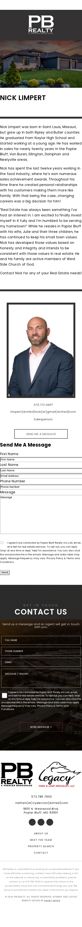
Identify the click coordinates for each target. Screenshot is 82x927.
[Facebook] (32, 822)
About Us (41, 833)
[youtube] (41, 822)
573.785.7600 (41, 797)
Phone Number (12, 481)
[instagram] (49, 822)
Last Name (9, 464)
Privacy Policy (55, 558)
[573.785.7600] (41, 5)
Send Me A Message (41, 434)
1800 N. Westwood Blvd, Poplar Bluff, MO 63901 (41, 810)
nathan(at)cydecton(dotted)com (41, 803)
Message (7, 492)
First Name (9, 454)
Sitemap (57, 896)
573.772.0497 (43, 405)
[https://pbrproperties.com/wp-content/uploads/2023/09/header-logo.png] (41, 25)
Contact (41, 853)
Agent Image (52, 900)
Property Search (41, 846)
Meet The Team (41, 840)
